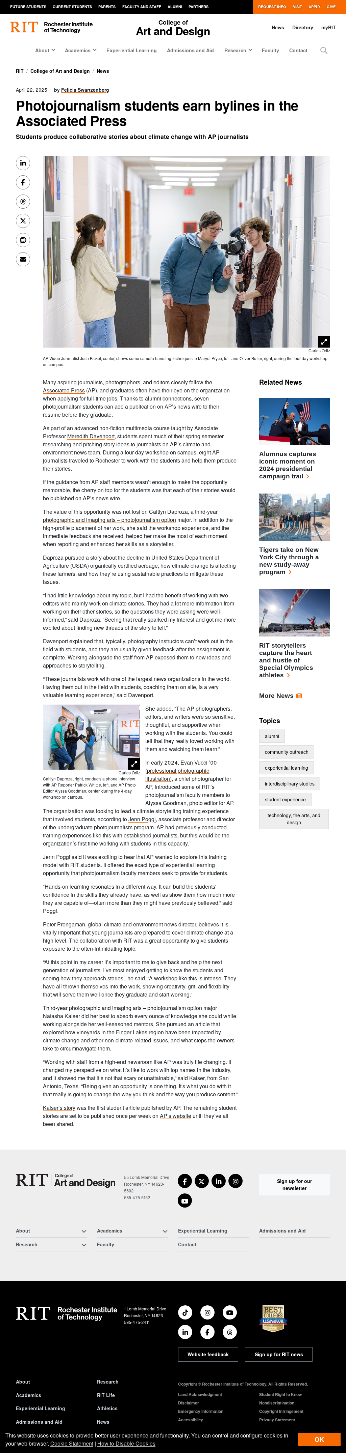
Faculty (270, 50)
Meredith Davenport (91, 436)
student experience (285, 799)
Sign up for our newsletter (294, 1184)
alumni (272, 736)
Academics (28, 1395)
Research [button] (235, 50)
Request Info (272, 6)
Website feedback (208, 1354)
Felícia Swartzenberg (85, 89)
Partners (198, 6)
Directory (302, 27)
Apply (314, 6)
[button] (324, 50)
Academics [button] (78, 50)
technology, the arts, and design (294, 819)
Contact (298, 50)
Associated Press (64, 390)
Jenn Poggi (142, 819)
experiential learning (286, 767)
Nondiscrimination (276, 1403)
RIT (20, 70)
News (278, 27)
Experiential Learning (131, 50)
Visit (297, 6)
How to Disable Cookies (126, 1443)
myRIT (328, 27)
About (23, 1381)
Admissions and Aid (190, 50)
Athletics (107, 1408)
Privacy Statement (277, 1420)
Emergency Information (200, 1411)
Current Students (72, 6)
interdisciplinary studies (290, 783)
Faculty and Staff (141, 6)
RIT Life (106, 1395)
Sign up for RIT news (279, 1354)
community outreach (286, 751)
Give (331, 6)
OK (319, 1439)
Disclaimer (188, 1403)
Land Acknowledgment (200, 1394)
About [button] (42, 50)
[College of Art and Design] (65, 1181)
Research (108, 1381)
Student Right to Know (280, 1394)
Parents (107, 6)
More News (276, 695)
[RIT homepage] (51, 27)
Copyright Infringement (281, 1411)
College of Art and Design (60, 70)
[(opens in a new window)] (185, 1181)
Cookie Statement (71, 1443)
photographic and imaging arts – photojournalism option (109, 520)
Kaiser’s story (59, 1107)
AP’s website (175, 1116)
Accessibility (190, 1420)
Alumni (175, 6)
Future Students (28, 6)
